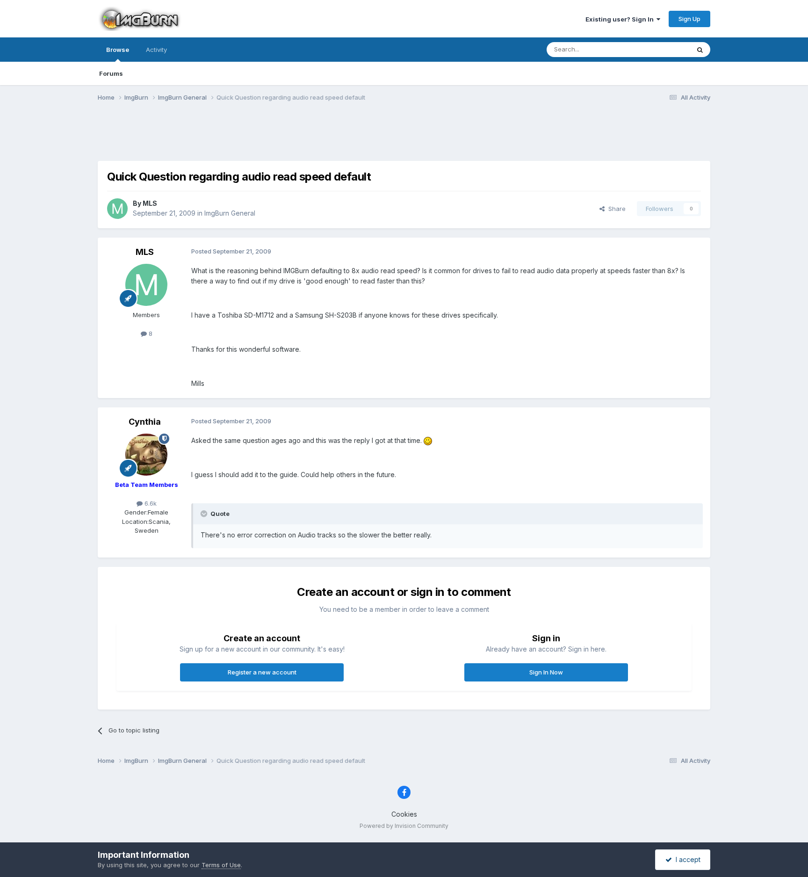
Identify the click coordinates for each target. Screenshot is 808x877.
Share (615, 208)
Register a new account (262, 672)
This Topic (662, 49)
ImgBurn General (229, 213)
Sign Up (689, 18)
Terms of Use (221, 865)
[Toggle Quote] (205, 513)
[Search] (700, 49)
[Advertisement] (404, 137)
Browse (117, 49)
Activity (156, 49)
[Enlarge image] (428, 440)
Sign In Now (546, 672)
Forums (111, 73)
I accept (686, 859)
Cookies (404, 814)
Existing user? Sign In (620, 19)
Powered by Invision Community (404, 825)
